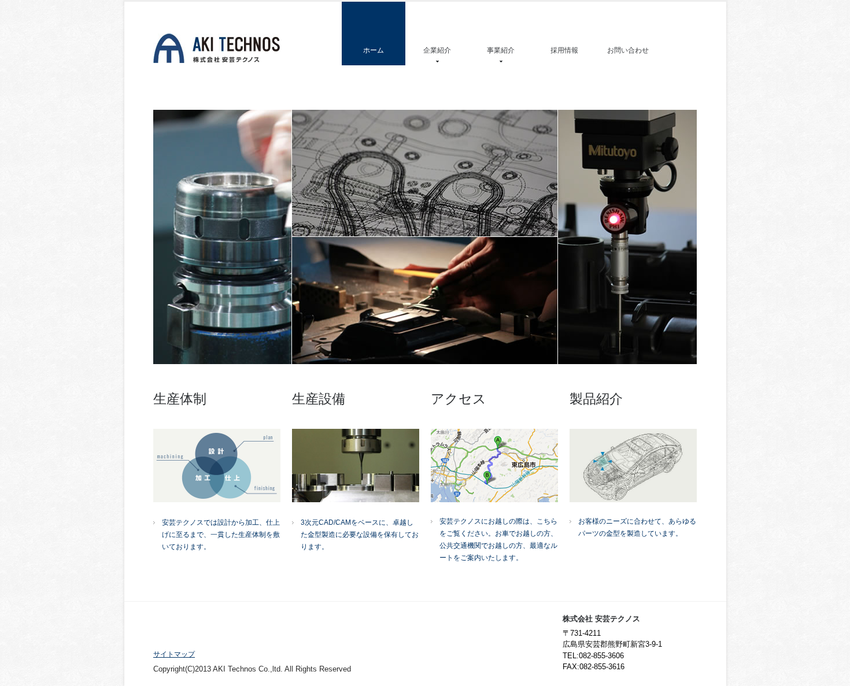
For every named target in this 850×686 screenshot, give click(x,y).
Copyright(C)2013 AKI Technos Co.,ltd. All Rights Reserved (252, 669)
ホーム (373, 50)
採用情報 (564, 50)
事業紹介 (501, 50)
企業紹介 (437, 50)
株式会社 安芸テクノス (224, 48)
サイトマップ (174, 654)
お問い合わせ (628, 50)
